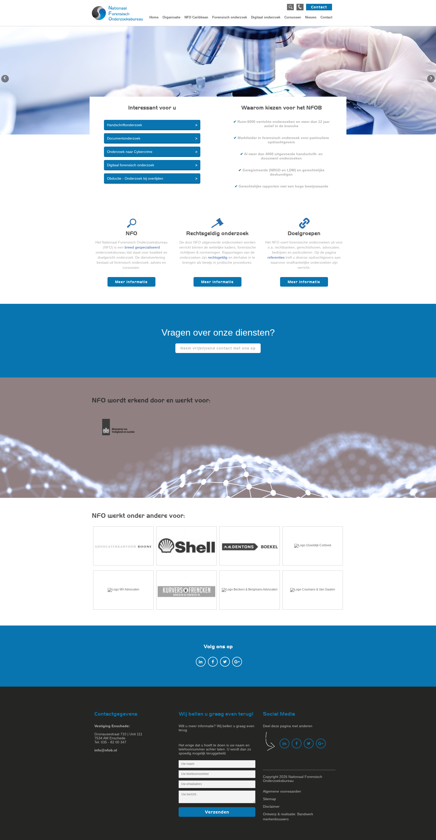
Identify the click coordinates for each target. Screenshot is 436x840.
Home (153, 17)
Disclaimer (271, 806)
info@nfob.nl (105, 750)
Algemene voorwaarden (282, 791)
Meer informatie (131, 282)
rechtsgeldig (217, 257)
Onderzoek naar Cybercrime (129, 152)
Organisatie (171, 17)
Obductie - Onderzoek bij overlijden (135, 178)
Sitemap (269, 799)
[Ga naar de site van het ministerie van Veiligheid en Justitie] (122, 429)
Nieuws (310, 17)
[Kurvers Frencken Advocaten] (186, 590)
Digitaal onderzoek (265, 17)
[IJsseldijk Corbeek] (312, 545)
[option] (218, 80)
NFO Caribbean (196, 17)
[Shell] (186, 545)
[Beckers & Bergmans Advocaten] (249, 590)
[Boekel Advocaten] (249, 545)
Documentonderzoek (123, 138)
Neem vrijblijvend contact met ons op (218, 348)
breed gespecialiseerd (142, 247)
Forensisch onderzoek (229, 17)
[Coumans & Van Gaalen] (312, 590)
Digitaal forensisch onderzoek (130, 165)
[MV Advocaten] (123, 590)
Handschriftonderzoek (124, 125)
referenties (276, 257)
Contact (319, 7)
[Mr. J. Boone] (123, 545)
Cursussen (292, 17)
